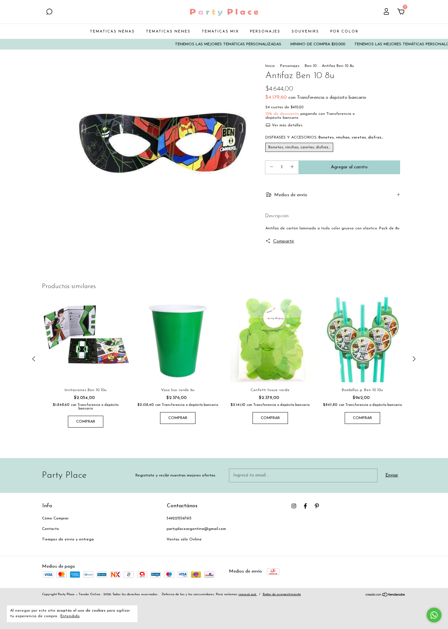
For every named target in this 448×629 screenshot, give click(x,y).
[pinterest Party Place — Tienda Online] (316, 506)
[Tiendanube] (385, 595)
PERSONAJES (265, 31)
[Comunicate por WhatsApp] (434, 615)
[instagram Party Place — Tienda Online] (293, 506)
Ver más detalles (286, 125)
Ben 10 (310, 66)
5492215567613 (179, 518)
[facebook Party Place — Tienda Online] (305, 506)
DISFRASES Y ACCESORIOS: (324, 137)
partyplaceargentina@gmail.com (196, 529)
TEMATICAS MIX (220, 31)
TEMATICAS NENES (168, 31)
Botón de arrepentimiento (282, 594)
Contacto (50, 529)
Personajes (289, 66)
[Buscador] (49, 12)
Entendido (70, 616)
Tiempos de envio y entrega (68, 539)
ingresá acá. (247, 594)
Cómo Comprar (55, 518)
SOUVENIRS (305, 31)
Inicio (270, 66)
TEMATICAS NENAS (112, 31)
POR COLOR (344, 31)
